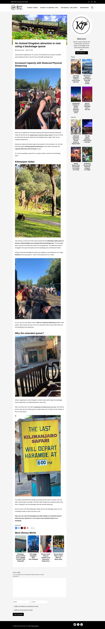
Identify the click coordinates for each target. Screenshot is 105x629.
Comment (16, 576)
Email (34, 602)
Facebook (18, 520)
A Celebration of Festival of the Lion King (44, 407)
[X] (92, 2)
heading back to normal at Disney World (41, 135)
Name (15, 602)
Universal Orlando (69, 7)
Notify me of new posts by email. (23, 610)
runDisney (84, 7)
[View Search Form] (92, 8)
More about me (80, 52)
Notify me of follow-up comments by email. (26, 606)
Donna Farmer (20, 50)
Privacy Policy (34, 626)
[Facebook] (89, 2)
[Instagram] (95, 2)
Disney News (32, 7)
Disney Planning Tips (49, 7)
